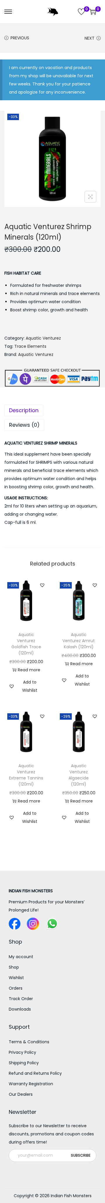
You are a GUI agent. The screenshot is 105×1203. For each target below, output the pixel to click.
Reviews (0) (24, 424)
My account (21, 957)
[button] (42, 585)
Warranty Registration (31, 1084)
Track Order (21, 999)
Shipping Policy (24, 1063)
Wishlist (16, 978)
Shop (14, 967)
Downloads (20, 1009)
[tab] (52, 410)
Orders (15, 988)
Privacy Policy (22, 1052)
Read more (29, 670)
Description (23, 410)
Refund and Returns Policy (35, 1073)
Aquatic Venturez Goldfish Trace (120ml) (26, 644)
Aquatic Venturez (43, 338)
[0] (81, 11)
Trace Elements (30, 346)
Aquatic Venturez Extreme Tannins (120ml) (26, 775)
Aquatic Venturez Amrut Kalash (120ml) (78, 641)
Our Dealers (21, 1094)
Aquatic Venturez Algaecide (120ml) (79, 775)
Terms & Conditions (29, 1042)
